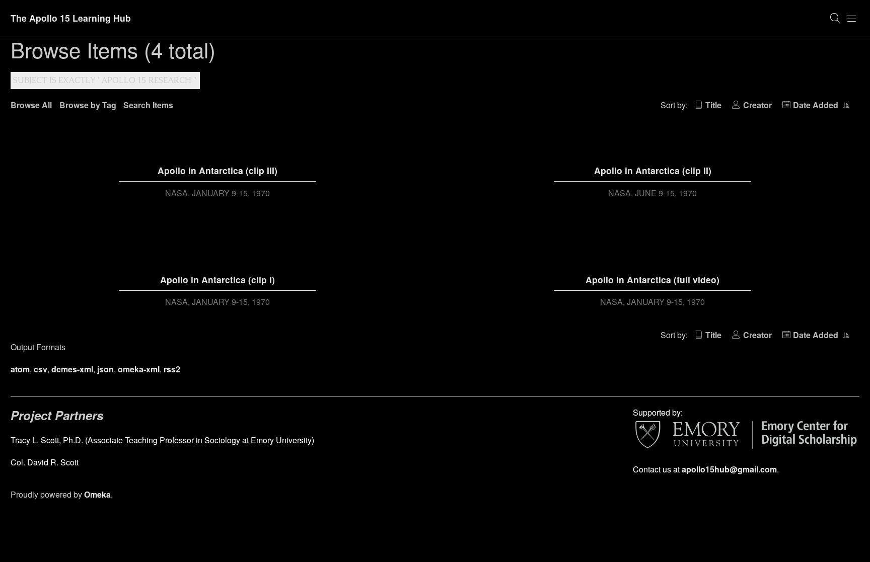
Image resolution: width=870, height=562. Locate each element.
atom (20, 369)
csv (40, 369)
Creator (757, 105)
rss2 (172, 369)
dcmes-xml (72, 369)
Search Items (148, 105)
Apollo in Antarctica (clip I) (217, 279)
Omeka (97, 494)
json (105, 369)
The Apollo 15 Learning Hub (71, 18)
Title (713, 105)
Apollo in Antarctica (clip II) (652, 170)
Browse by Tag (87, 105)
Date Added (816, 105)
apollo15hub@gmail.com (729, 469)
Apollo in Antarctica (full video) (652, 279)
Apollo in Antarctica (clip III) (217, 170)
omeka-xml (139, 369)
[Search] (836, 19)
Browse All (31, 105)
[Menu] (852, 19)
